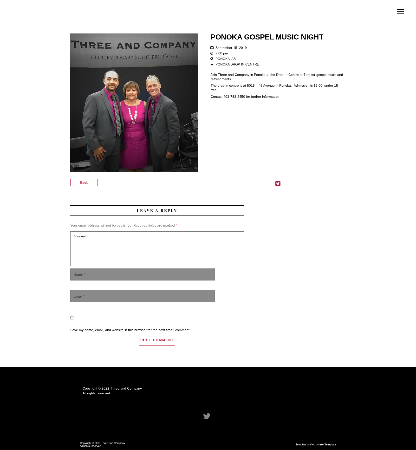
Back (84, 182)
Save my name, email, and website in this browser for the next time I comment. (130, 330)
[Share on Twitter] (277, 184)
